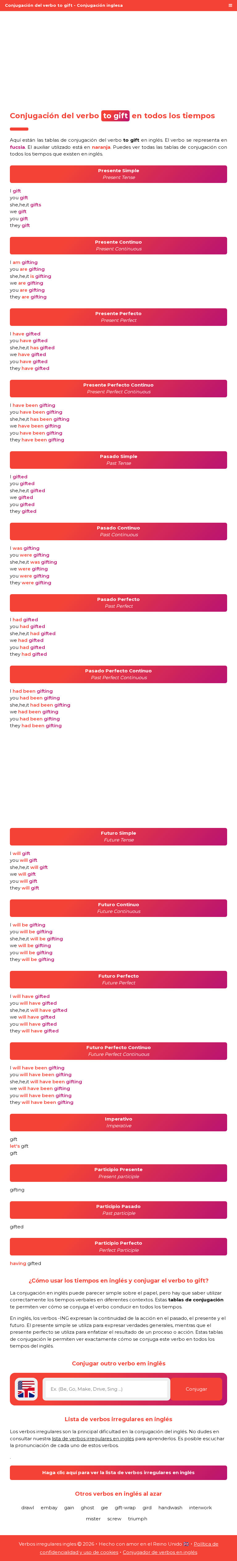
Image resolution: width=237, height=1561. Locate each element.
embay (49, 1507)
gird (147, 1507)
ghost (87, 1507)
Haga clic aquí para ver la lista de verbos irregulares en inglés (118, 1472)
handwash (170, 1507)
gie (104, 1507)
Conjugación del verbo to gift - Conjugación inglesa (64, 5)
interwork (200, 1507)
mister (93, 1519)
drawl (27, 1507)
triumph (137, 1519)
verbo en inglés (135, 140)
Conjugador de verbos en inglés (160, 1552)
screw (114, 1519)
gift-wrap (125, 1507)
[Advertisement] (118, 59)
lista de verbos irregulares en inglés (93, 1438)
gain (69, 1507)
